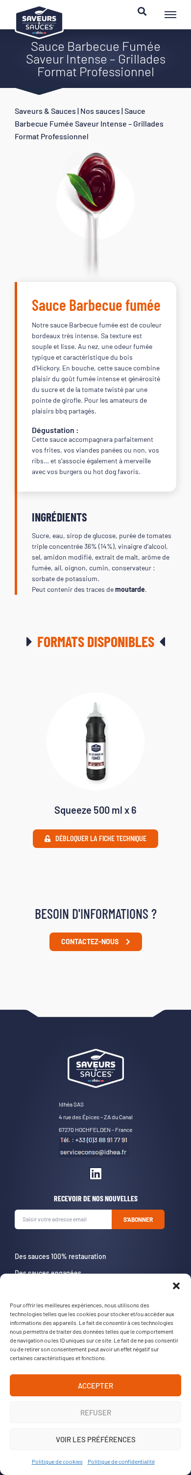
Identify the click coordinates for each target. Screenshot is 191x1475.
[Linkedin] (95, 1173)
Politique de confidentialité (121, 1461)
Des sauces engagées (48, 1273)
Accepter (95, 1385)
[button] (176, 1286)
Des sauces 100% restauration (60, 1256)
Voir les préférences (96, 1439)
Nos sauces (100, 110)
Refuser (95, 1412)
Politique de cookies (57, 1461)
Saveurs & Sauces (45, 110)
